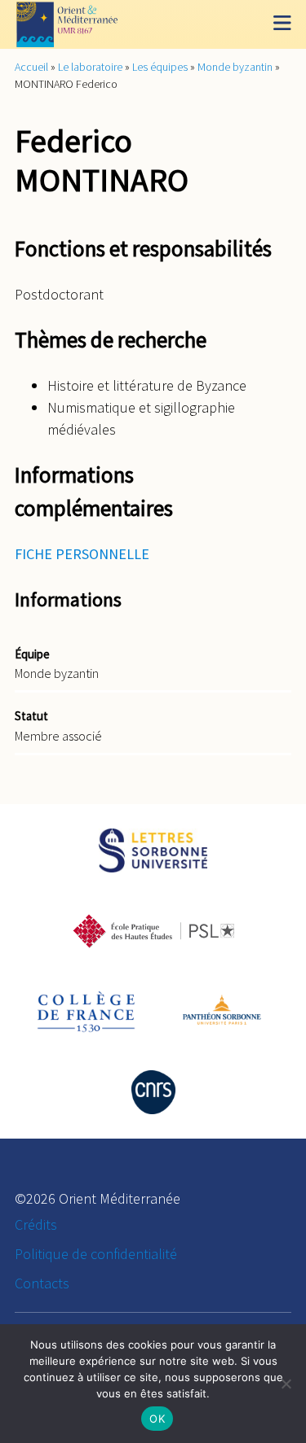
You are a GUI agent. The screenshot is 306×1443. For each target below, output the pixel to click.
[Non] (285, 1383)
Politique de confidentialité (96, 1253)
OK (157, 1418)
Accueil (31, 66)
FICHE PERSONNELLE (82, 553)
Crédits (36, 1224)
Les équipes (160, 66)
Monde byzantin (235, 66)
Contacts (42, 1283)
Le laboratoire (90, 66)
